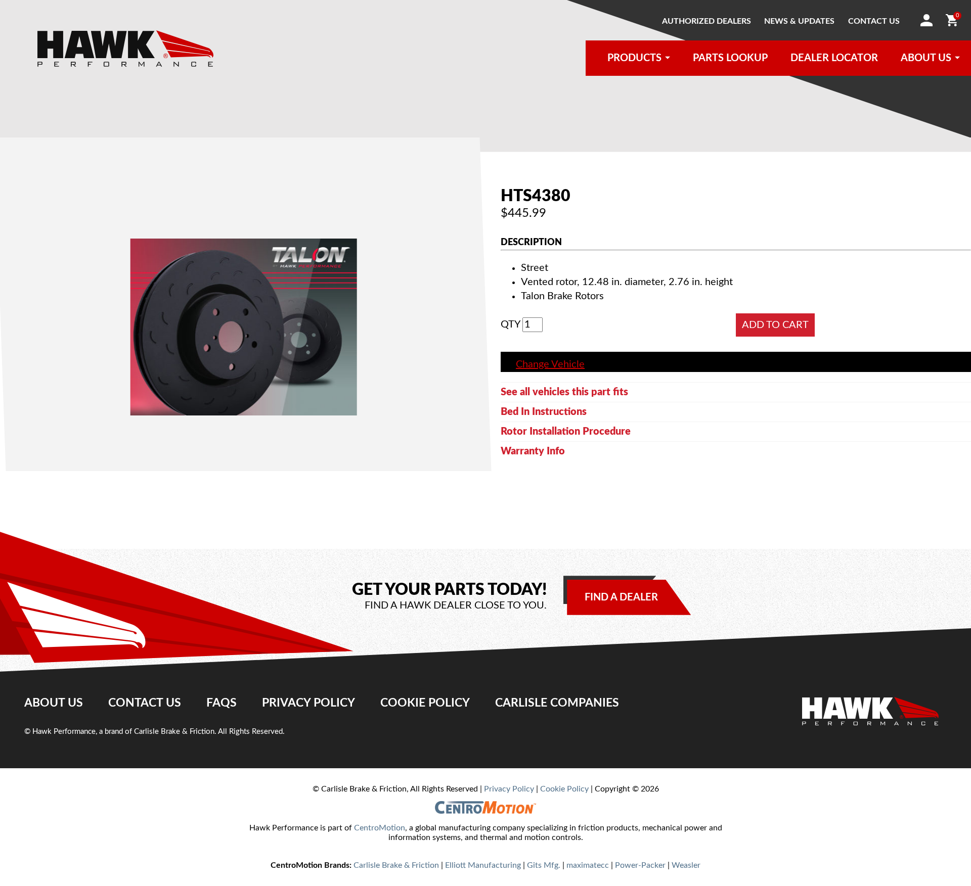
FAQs (221, 703)
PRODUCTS (634, 58)
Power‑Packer (640, 865)
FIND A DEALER (621, 597)
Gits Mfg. (543, 865)
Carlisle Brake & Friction (396, 865)
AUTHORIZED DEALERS (706, 21)
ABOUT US (926, 58)
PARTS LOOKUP (730, 58)
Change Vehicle (550, 364)
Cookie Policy (425, 703)
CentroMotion (379, 828)
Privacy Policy (308, 703)
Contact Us (144, 703)
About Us (53, 703)
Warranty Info (533, 451)
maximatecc (587, 865)
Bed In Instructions (544, 412)
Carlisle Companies (557, 703)
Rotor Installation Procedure (566, 432)
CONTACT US (874, 21)
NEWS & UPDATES (799, 21)
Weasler (686, 865)
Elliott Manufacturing (483, 865)
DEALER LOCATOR (834, 58)
